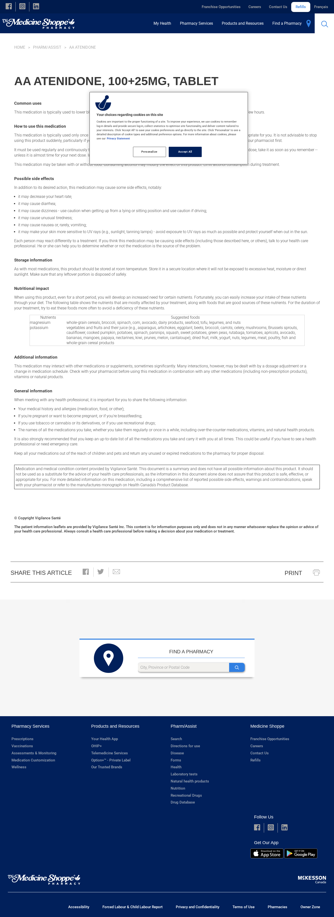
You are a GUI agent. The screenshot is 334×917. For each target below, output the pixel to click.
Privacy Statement (118, 138)
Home (19, 47)
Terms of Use (244, 907)
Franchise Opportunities (221, 7)
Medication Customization (33, 760)
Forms (176, 760)
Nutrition (178, 788)
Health (176, 767)
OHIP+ (96, 746)
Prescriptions (22, 739)
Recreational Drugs (186, 795)
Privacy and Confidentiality (197, 907)
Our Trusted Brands (106, 767)
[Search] (237, 667)
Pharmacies (277, 907)
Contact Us (278, 7)
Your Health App (104, 739)
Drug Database (183, 802)
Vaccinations (22, 746)
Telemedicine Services (109, 753)
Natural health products (190, 781)
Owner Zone (310, 907)
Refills (301, 7)
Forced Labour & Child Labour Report (132, 907)
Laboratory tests (184, 774)
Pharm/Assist (47, 47)
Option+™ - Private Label (111, 760)
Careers (254, 7)
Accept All (185, 151)
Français (321, 7)
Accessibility (78, 907)
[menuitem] (164, 23)
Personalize (149, 151)
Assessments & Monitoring (33, 753)
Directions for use (185, 746)
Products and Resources (115, 726)
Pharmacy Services (30, 726)
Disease (177, 753)
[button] (8, 6)
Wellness (18, 767)
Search (176, 739)
